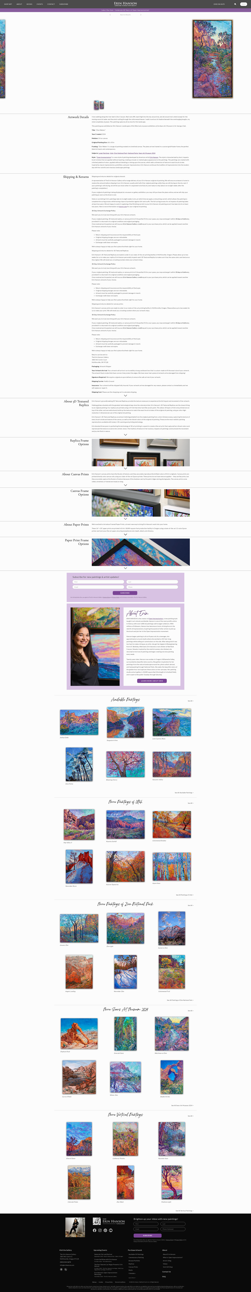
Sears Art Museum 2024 (147, 153)
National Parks (133, 153)
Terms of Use (106, 597)
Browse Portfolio (134, 1261)
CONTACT (51, 4)
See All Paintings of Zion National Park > (180, 1000)
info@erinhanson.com (67, 1265)
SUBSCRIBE (63, 4)
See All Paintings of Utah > (185, 895)
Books (131, 1270)
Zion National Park (120, 153)
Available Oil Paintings (136, 1254)
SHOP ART (8, 4)
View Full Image (109, 94)
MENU (244, 4)
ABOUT (19, 4)
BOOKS (29, 4)
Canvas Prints (133, 1267)
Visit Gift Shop (168, 1267)
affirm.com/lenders (179, 1286)
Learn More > (132, 1277)
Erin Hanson (154, 157)
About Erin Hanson (169, 1254)
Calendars (132, 1273)
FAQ (164, 1277)
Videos (165, 1264)
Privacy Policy (116, 597)
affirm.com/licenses (104, 1289)
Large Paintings (104, 153)
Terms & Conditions (120, 1282)
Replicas (131, 1264)
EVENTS (40, 4)
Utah (111, 153)
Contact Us (166, 1272)
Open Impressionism (104, 157)
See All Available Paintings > (184, 792)
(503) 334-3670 (219, 4)
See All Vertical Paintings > (185, 1211)
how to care (123, 206)
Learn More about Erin (152, 681)
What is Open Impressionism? (173, 1257)
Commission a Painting (136, 1257)
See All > (191, 701)
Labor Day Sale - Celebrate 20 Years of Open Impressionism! (125, 10)
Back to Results (125, 15)
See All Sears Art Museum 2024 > (182, 1105)
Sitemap (94, 1282)
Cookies (101, 1282)
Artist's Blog (167, 1261)
